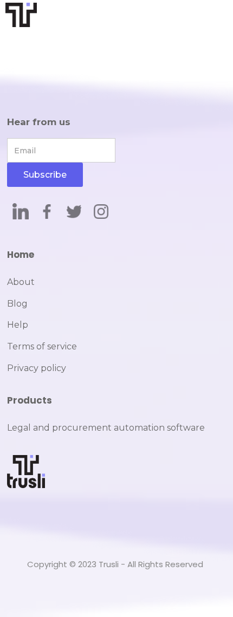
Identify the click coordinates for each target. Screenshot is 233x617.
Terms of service (42, 346)
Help (17, 325)
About (21, 282)
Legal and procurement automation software (106, 428)
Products (29, 400)
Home (20, 254)
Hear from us (38, 121)
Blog (17, 303)
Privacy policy (36, 368)
